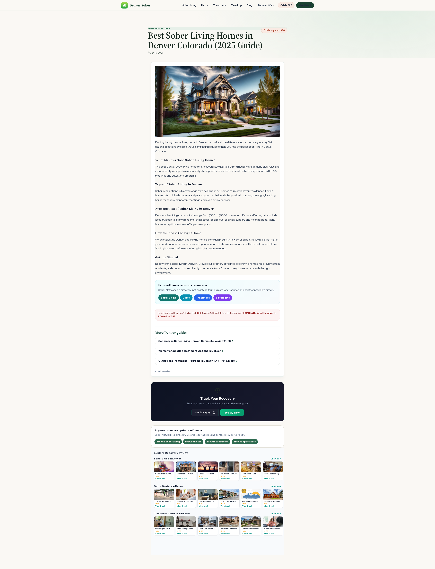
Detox (204, 5)
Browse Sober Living (168, 441)
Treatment (219, 5)
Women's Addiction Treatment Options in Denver (191, 350)
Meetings (236, 5)
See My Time (232, 412)
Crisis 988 (286, 5)
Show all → (276, 459)
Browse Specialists (245, 441)
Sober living (189, 5)
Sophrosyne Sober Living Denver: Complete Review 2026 (196, 341)
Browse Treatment (217, 441)
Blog (249, 5)
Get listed (305, 5)
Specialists (223, 297)
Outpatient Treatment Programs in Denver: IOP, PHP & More (198, 360)
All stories (164, 371)
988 (198, 313)
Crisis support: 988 (274, 30)
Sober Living (168, 297)
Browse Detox (193, 441)
